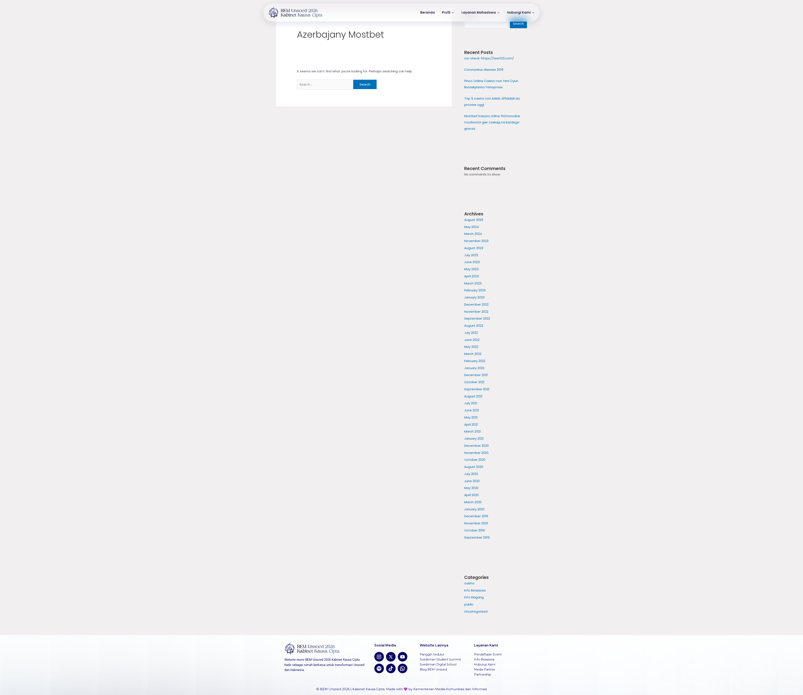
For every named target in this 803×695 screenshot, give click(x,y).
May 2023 (471, 269)
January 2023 (474, 297)
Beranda (427, 12)
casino (469, 583)
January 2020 (474, 509)
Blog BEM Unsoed (433, 669)
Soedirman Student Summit (440, 659)
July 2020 (471, 474)
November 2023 (476, 241)
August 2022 (473, 325)
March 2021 (472, 431)
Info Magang (474, 597)
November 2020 (476, 453)
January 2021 (474, 438)
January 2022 (474, 368)
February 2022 (474, 361)
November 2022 (476, 311)
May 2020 (471, 488)
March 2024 (473, 234)
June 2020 (472, 481)
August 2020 (473, 467)
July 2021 (470, 403)
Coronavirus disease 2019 (483, 69)
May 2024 (471, 227)
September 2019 (477, 537)
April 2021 (471, 424)
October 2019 (474, 530)
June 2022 (471, 340)
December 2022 (476, 304)
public (468, 604)
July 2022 (471, 332)
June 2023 (472, 262)
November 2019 (476, 523)
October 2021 (474, 382)
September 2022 (477, 318)
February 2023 (475, 290)
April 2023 (471, 276)
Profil (446, 12)
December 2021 (476, 375)
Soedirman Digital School (438, 664)
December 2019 (476, 516)
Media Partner (484, 669)
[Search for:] (325, 84)
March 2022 (472, 354)
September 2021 (476, 389)
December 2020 (476, 445)
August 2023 (473, 248)
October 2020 (474, 459)
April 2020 (471, 495)
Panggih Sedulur (432, 654)
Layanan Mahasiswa (479, 12)
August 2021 (473, 396)
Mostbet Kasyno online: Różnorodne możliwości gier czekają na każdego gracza (492, 122)
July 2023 (471, 255)
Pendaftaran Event (488, 654)
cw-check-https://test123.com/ (489, 58)
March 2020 (473, 502)
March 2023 (473, 283)
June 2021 (471, 410)
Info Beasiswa (475, 590)
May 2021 (471, 417)
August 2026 (473, 220)
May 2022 (471, 346)
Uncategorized (475, 611)
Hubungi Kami (519, 12)
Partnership (482, 674)
